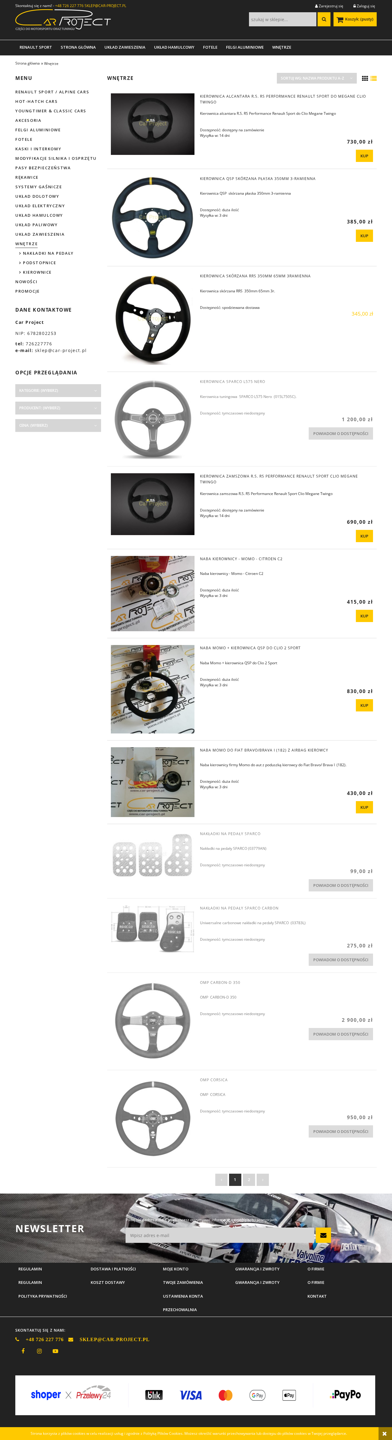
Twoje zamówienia (183, 1282)
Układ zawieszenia (40, 234)
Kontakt (317, 1296)
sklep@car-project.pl (61, 350)
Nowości (26, 281)
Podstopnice (39, 262)
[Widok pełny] (374, 79)
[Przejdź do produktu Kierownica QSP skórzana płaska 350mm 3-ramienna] (152, 217)
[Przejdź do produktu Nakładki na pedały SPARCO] (152, 854)
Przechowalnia (180, 1309)
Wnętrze (26, 243)
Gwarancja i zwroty (257, 1282)
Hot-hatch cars (36, 101)
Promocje (27, 291)
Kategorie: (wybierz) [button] (38, 390)
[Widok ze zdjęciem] (365, 79)
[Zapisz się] (323, 1235)
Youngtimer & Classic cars (50, 111)
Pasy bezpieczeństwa (43, 168)
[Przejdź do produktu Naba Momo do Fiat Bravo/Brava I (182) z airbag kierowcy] (152, 782)
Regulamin (30, 1282)
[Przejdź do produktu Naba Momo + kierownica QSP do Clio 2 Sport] (152, 689)
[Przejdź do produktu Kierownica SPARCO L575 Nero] (152, 419)
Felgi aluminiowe (38, 130)
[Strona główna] (63, 22)
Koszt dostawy (108, 1282)
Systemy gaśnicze (38, 186)
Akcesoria (28, 120)
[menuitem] (35, 47)
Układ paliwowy (36, 224)
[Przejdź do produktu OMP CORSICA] (152, 1119)
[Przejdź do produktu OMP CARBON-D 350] (152, 1021)
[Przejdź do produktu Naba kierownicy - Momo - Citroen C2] (152, 594)
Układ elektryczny (40, 205)
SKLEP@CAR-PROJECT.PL (105, 5)
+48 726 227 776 (69, 5)
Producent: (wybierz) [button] (39, 408)
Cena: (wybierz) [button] (33, 425)
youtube (55, 1351)
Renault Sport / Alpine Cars (52, 92)
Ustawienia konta (183, 1296)
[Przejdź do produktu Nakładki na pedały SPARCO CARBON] (152, 931)
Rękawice (27, 177)
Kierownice (37, 272)
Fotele (24, 139)
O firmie (315, 1282)
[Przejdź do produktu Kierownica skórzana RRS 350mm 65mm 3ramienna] (152, 319)
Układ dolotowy (37, 196)
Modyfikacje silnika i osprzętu (56, 158)
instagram (39, 1351)
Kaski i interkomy (38, 149)
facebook (23, 1351)
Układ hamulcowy (39, 215)
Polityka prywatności (42, 1296)
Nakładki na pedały (48, 253)
